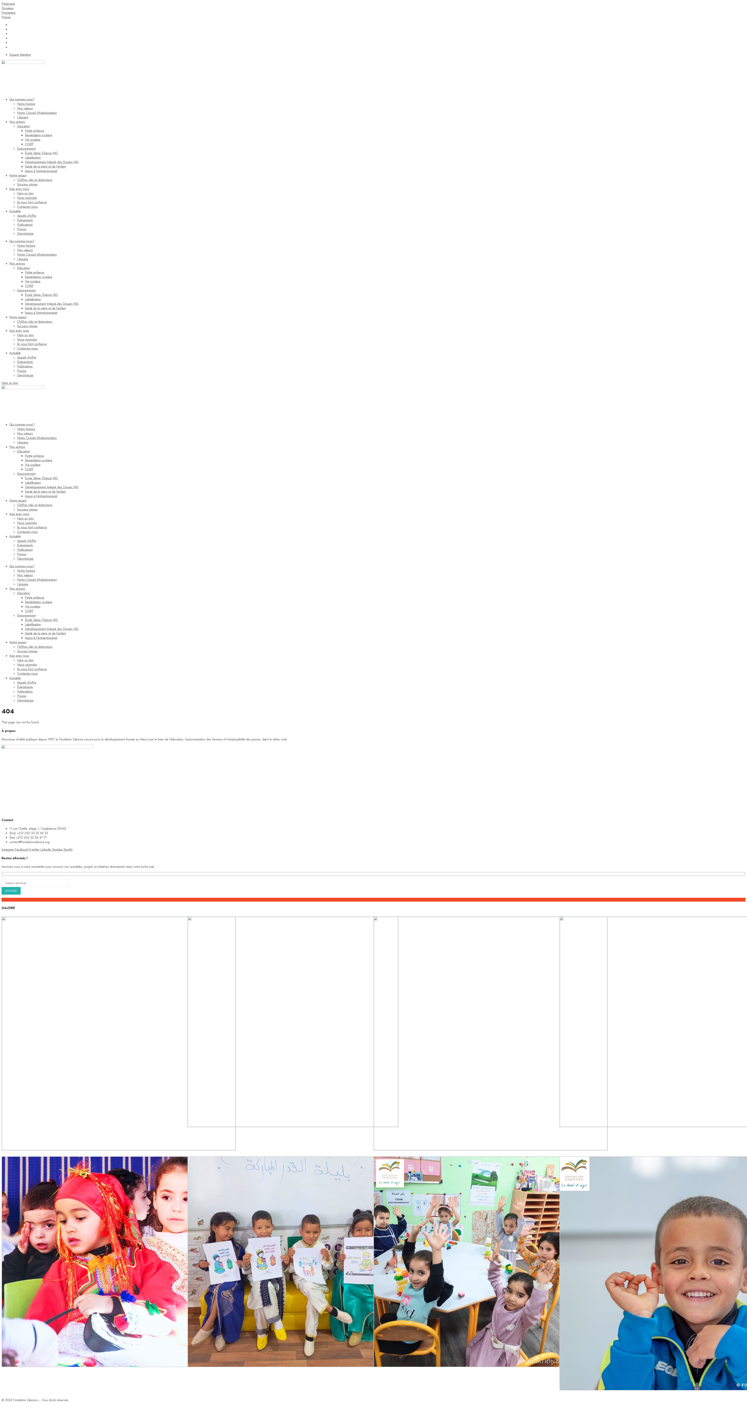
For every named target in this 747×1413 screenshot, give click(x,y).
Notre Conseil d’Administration (37, 113)
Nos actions (17, 122)
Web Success (53, 1407)
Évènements (25, 220)
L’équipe (22, 117)
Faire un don (25, 193)
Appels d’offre (26, 215)
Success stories (27, 184)
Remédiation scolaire (38, 135)
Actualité (15, 211)
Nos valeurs (25, 108)
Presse (21, 229)
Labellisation (33, 157)
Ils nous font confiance (32, 202)
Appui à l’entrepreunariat (41, 171)
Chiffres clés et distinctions (34, 180)
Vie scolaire (32, 139)
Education (23, 126)
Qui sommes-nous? (21, 99)
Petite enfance (34, 131)
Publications (25, 224)
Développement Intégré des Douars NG (52, 162)
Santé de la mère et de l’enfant (45, 166)
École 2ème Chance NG (41, 153)
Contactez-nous (27, 207)
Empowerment (26, 148)
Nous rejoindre (27, 198)
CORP (29, 144)
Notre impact (17, 175)
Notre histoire (26, 104)
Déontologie (25, 233)
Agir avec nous (19, 189)
